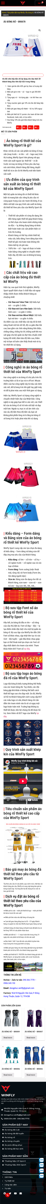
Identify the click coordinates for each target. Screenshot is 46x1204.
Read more (8, 1038)
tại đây (27, 649)
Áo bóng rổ (29, 12)
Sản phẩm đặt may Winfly (16, 12)
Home (4, 12)
